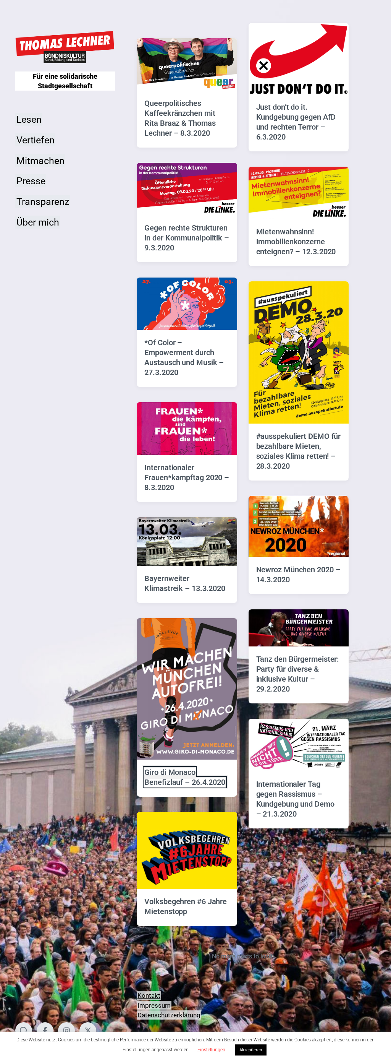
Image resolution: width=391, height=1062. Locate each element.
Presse (30, 181)
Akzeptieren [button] (250, 1049)
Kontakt (148, 995)
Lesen (29, 119)
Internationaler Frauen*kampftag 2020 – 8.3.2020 (186, 477)
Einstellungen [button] (211, 1049)
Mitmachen (40, 160)
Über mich (37, 221)
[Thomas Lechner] (65, 47)
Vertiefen (35, 139)
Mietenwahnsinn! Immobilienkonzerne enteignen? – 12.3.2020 (296, 241)
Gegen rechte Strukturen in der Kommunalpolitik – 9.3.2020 (186, 237)
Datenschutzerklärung (168, 1015)
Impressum (154, 1005)
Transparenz (42, 201)
